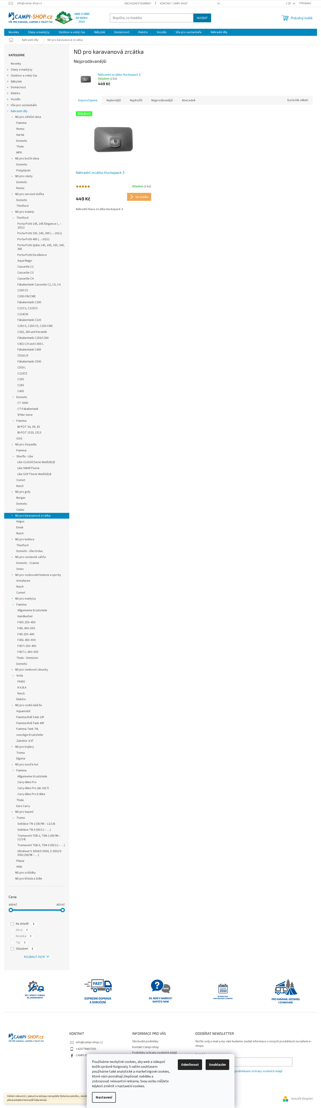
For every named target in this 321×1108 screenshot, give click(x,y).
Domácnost (18, 87)
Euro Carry (23, 806)
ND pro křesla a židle (28, 878)
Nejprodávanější (162, 100)
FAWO (21, 681)
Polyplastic (23, 170)
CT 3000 (22, 403)
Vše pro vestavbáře (24, 105)
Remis (20, 129)
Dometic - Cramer (27, 563)
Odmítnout (190, 1064)
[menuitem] (13, 32)
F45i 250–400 (25, 634)
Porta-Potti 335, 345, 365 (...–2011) (39, 233)
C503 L (21, 367)
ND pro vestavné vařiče (30, 557)
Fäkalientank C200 (29, 302)
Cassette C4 (25, 278)
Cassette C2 (25, 267)
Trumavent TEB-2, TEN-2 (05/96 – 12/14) (38, 838)
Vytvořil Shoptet (302, 1099)
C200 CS (22, 290)
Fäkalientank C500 (29, 361)
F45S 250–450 (26, 622)
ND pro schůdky (25, 872)
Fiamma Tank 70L (27, 729)
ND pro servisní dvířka (29, 194)
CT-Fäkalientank (27, 409)
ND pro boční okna (27, 158)
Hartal (20, 135)
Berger (21, 498)
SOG (19, 438)
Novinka (23, 936)
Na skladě (25, 924)
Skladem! (24, 949)
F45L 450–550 (26, 628)
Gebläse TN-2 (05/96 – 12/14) (36, 824)
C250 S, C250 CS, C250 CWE (35, 326)
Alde (19, 867)
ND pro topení (24, 812)
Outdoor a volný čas (24, 75)
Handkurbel (24, 616)
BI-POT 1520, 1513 (29, 432)
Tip (20, 942)
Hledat (202, 18)
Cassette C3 (25, 272)
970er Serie (25, 415)
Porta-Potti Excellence (32, 255)
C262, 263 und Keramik (32, 332)
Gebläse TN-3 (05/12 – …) (34, 830)
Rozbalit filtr (34, 957)
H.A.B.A (21, 687)
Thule (20, 146)
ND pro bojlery (24, 747)
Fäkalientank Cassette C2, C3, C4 (38, 284)
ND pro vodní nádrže (28, 705)
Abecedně (188, 100)
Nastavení (104, 1097)
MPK (19, 152)
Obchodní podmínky (137, 4)
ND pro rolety (24, 176)
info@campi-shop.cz (89, 1042)
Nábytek (16, 81)
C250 (20, 379)
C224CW (22, 314)
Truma (20, 753)
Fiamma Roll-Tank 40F (30, 723)
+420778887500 (86, 1049)
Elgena (20, 758)
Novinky (16, 63)
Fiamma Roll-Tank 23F (30, 717)
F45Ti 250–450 (26, 646)
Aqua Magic (24, 261)
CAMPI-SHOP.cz (86, 1055)
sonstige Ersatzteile (29, 735)
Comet (20, 480)
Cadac (20, 510)
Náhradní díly (19, 111)
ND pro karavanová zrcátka (33, 516)
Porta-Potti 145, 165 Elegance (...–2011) (39, 226)
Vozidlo (16, 99)
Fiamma (21, 123)
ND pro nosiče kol (26, 764)
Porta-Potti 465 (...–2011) (33, 239)
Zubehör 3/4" (25, 741)
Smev (20, 569)
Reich (20, 486)
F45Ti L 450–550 (27, 652)
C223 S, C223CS (27, 308)
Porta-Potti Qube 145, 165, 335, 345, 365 (41, 247)
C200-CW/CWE (26, 296)
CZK (289, 4)
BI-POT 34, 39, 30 (28, 427)
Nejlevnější (114, 100)
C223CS (22, 373)
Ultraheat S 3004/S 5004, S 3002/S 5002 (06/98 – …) (39, 853)
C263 (20, 385)
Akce (22, 930)
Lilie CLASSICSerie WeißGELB (36, 462)
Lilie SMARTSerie (28, 468)
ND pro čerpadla (25, 444)
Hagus (20, 521)
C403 (20, 391)
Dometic (21, 141)
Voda (19, 675)
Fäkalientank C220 (29, 320)
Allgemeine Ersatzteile (32, 610)
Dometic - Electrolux (29, 551)
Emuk (19, 527)
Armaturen (23, 581)
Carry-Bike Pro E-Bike (31, 794)
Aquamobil (23, 711)
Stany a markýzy (21, 69)
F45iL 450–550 (26, 640)
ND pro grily (22, 492)
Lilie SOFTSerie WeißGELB (34, 474)
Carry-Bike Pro (26, 782)
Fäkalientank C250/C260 (33, 338)
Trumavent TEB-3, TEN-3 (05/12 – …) (41, 845)
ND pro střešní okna (28, 117)
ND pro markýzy (25, 598)
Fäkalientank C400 (29, 349)
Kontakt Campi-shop (174, 4)
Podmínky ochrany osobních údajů (154, 1052)
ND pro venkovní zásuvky (31, 669)
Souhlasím (217, 1064)
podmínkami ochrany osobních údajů (258, 1071)
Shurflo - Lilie (24, 456)
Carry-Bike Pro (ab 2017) (33, 788)
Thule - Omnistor (27, 658)
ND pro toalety (24, 212)
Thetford (22, 206)
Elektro (15, 93)
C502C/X (22, 355)
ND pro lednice (24, 539)
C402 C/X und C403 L (30, 344)
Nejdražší (136, 100)
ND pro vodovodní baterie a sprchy (38, 575)
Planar (20, 861)
